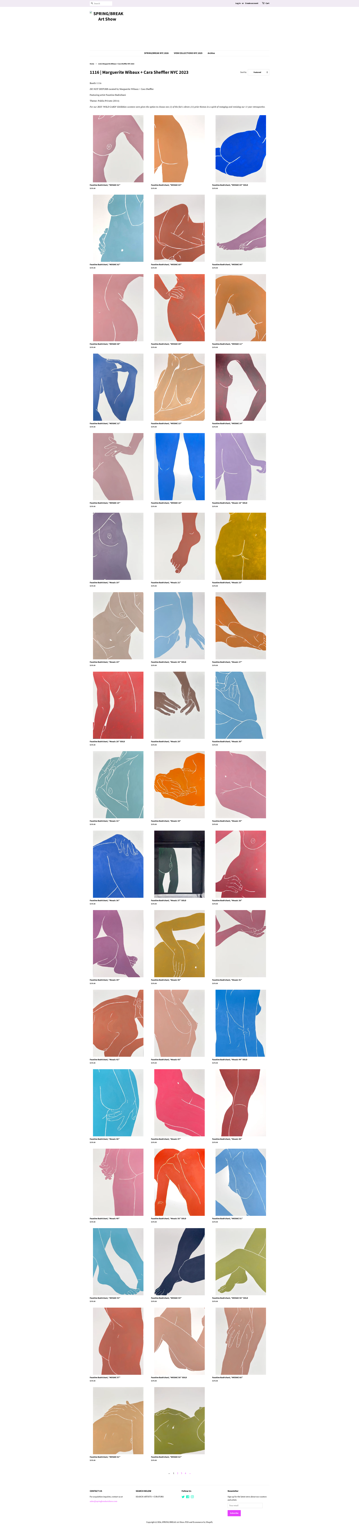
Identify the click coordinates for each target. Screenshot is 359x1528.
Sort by (243, 72)
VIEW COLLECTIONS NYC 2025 (188, 53)
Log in (238, 3)
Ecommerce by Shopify (203, 1522)
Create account (251, 3)
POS (187, 1522)
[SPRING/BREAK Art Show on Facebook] (187, 1497)
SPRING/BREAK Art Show (173, 1522)
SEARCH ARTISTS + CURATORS (150, 1496)
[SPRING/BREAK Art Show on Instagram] (192, 1497)
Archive (211, 53)
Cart (267, 3)
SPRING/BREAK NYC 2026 (156, 53)
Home (92, 64)
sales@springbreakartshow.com (103, 1501)
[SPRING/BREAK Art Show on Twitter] (183, 1497)
